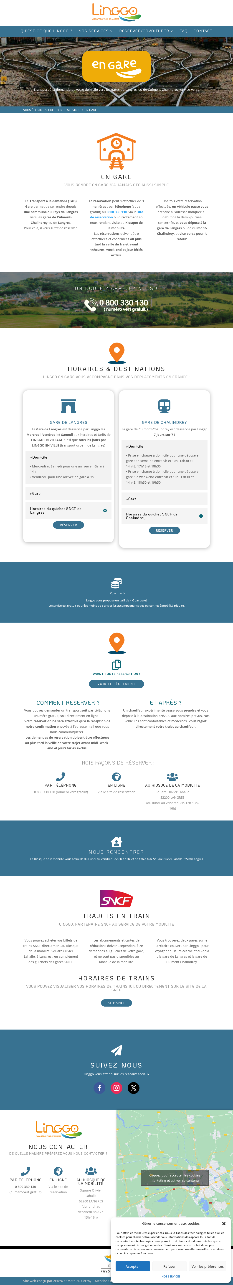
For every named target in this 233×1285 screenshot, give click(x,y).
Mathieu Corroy (79, 1281)
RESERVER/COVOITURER (144, 31)
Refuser (169, 1266)
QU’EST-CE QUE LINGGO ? (47, 31)
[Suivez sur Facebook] (99, 1088)
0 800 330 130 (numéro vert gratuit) (61, 792)
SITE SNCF (116, 1003)
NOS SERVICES (171, 1276)
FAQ (184, 31)
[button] (224, 1223)
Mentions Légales (108, 1281)
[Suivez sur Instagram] (116, 1088)
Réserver (68, 525)
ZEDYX (58, 1281)
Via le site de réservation (116, 792)
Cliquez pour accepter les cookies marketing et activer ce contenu (174, 1178)
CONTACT (203, 31)
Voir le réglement (117, 684)
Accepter (133, 1266)
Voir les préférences (208, 1266)
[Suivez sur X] (133, 1088)
